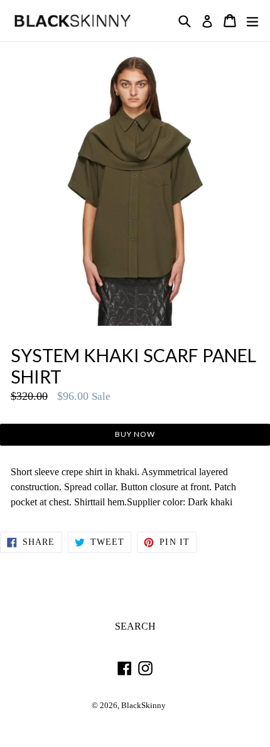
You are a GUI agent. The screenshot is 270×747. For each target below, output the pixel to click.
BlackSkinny (143, 705)
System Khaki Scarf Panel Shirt (133, 366)
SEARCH (135, 626)
